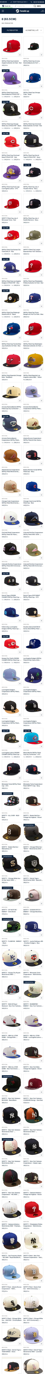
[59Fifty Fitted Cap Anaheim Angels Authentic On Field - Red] (12, 46)
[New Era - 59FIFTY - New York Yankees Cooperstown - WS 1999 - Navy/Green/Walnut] (12, 1178)
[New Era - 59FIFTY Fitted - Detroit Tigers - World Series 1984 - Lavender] (33, 1335)
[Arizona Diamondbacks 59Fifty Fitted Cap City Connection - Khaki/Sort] (12, 392)
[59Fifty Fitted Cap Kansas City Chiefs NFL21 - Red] (12, 235)
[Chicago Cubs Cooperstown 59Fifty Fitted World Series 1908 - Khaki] (12, 487)
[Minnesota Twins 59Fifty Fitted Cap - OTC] (12, 770)
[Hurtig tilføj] (20, 54)
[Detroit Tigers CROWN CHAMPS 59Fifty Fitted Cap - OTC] (12, 581)
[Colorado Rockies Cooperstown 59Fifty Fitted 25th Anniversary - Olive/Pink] (33, 549)
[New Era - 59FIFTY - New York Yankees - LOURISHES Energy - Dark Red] (33, 1084)
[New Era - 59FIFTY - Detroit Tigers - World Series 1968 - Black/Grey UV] (33, 864)
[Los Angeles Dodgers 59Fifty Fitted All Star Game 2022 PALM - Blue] (33, 644)
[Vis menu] (3, 10)
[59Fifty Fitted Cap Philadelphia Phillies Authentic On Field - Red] (33, 267)
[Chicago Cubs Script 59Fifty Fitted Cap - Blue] (33, 487)
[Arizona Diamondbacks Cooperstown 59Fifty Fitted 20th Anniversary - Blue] (12, 424)
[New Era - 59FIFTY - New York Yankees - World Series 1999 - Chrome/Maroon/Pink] (12, 1147)
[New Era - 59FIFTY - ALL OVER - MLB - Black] (12, 801)
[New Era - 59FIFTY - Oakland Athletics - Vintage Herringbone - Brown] (33, 1178)
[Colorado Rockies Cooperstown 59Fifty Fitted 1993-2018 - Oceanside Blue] (33, 518)
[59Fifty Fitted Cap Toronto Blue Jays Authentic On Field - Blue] (12, 329)
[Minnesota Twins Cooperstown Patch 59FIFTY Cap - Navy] (33, 770)
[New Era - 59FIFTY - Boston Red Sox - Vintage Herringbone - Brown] (33, 801)
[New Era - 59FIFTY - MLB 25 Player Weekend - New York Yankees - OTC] (12, 990)
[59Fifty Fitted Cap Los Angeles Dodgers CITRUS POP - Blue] (12, 267)
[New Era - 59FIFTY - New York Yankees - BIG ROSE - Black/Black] (12, 1084)
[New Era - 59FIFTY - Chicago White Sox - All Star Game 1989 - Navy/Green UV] (12, 864)
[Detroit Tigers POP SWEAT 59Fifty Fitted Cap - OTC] (33, 581)
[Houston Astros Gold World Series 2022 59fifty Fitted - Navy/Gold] (33, 612)
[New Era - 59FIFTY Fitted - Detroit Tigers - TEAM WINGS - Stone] (12, 1335)
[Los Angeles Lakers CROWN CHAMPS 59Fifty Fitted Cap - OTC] (12, 738)
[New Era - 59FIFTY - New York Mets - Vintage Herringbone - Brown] (33, 1052)
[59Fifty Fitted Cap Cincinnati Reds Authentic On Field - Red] (33, 109)
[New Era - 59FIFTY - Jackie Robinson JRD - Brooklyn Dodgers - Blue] (33, 927)
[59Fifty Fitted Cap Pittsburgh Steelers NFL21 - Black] (12, 298)
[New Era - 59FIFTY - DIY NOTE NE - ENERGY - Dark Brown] (12, 895)
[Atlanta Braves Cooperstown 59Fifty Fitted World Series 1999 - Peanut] (12, 455)
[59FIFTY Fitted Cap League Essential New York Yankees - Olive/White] (33, 235)
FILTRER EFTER (12, 30)
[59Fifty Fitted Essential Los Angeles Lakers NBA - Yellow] (33, 361)
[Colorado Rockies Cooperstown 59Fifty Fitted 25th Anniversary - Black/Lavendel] (12, 549)
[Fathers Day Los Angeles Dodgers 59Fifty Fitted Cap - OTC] (12, 612)
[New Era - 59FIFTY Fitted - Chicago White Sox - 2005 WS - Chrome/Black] (12, 1304)
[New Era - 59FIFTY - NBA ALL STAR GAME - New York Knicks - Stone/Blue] (12, 1052)
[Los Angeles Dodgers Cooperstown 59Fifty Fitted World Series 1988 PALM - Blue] (33, 675)
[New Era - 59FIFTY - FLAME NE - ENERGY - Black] (12, 927)
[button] (37, 6)
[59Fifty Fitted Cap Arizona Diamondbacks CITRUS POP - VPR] (12, 78)
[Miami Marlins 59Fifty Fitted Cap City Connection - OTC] (33, 738)
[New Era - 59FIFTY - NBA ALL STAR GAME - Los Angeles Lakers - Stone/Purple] (33, 1021)
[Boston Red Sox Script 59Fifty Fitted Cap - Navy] (33, 455)
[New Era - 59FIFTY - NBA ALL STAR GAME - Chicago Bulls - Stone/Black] (12, 1021)
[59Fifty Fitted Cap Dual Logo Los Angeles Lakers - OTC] (12, 172)
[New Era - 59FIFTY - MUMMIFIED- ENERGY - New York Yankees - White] (33, 990)
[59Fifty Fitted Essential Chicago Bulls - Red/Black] (12, 361)
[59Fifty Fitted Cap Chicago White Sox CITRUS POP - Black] (12, 109)
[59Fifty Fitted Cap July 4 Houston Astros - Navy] (33, 172)
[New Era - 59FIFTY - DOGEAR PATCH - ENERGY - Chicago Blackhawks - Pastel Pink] (33, 895)
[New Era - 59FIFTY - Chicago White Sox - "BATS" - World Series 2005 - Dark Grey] (33, 832)
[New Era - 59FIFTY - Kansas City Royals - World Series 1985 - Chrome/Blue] (12, 958)
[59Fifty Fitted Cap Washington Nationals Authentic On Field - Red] (33, 329)
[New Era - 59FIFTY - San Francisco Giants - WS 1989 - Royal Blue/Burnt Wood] (12, 1241)
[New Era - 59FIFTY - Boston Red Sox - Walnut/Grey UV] (12, 832)
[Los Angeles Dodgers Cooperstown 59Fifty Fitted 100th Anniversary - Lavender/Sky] (12, 675)
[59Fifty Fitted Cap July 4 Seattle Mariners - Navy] (33, 204)
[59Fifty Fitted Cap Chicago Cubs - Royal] (33, 78)
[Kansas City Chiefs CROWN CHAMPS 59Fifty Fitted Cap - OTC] (12, 644)
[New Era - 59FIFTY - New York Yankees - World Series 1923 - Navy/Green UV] (12, 1115)
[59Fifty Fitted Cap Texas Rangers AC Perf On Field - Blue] (33, 298)
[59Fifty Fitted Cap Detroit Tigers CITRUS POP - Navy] (33, 141)
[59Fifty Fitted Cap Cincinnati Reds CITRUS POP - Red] (12, 141)
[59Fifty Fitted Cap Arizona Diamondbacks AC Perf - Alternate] (33, 46)
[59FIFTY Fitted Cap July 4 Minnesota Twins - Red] (12, 204)
